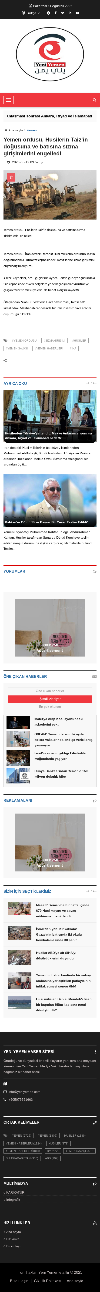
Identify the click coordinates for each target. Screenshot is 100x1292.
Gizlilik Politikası (47, 1281)
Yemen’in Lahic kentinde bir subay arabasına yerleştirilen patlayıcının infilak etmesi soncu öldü (63, 980)
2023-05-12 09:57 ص (27, 162)
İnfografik (13, 1199)
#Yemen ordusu (24, 340)
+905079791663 (21, 1099)
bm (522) (53, 1151)
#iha (73, 348)
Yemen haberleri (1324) (24, 1143)
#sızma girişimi (54, 340)
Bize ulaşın (14, 1246)
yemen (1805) (47, 1135)
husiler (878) (58, 1143)
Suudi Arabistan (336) (22, 1158)
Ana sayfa (15, 130)
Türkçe (31, 13)
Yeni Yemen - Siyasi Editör (24, 428)
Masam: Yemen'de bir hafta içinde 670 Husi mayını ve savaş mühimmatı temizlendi (62, 910)
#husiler (79, 340)
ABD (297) (51, 1158)
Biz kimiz (12, 1239)
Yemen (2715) (21, 1135)
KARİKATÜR (15, 1192)
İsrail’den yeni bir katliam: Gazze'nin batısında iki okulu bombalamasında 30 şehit (59, 934)
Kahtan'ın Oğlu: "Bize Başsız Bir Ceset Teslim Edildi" (47, 522)
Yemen (32, 130)
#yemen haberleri (49, 348)
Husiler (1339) (75, 1135)
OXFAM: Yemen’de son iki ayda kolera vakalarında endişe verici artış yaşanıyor (63, 739)
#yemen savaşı (17, 348)
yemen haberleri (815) (23, 1151)
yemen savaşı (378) (79, 1151)
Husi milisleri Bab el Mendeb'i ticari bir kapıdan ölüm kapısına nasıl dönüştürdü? (64, 1004)
